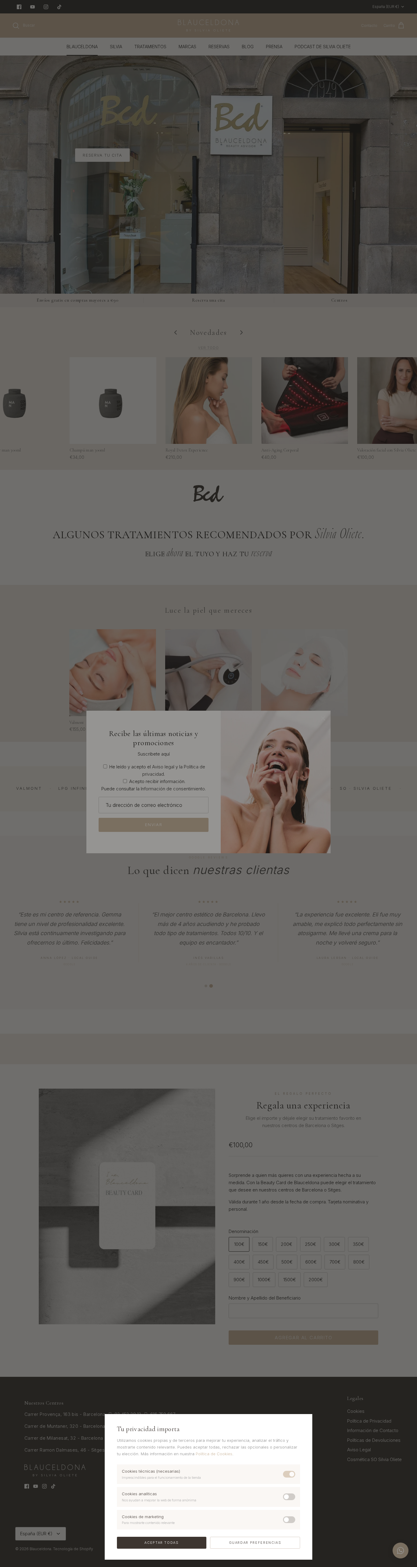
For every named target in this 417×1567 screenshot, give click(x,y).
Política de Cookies (214, 1453)
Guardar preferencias (255, 1542)
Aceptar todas (161, 1542)
